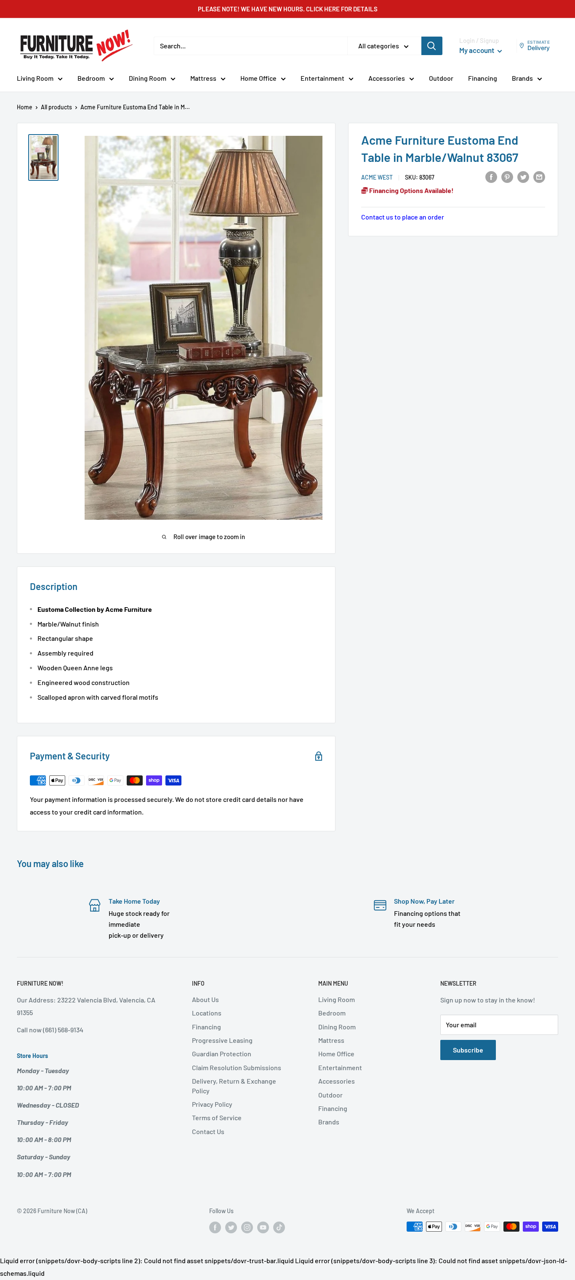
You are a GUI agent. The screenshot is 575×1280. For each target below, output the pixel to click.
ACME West (377, 176)
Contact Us (208, 1131)
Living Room (35, 78)
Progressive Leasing (222, 1040)
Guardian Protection (221, 1054)
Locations (206, 1013)
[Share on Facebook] (491, 176)
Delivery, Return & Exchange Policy (234, 1085)
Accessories (386, 78)
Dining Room (147, 78)
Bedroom (91, 78)
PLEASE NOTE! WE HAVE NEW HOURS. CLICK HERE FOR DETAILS (288, 9)
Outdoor (441, 78)
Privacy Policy (212, 1104)
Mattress (203, 78)
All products (56, 107)
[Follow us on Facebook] (215, 1227)
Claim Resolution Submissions (236, 1067)
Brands (522, 78)
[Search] (431, 46)
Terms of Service (217, 1117)
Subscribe (468, 1050)
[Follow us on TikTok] (279, 1227)
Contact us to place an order (402, 217)
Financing (482, 78)
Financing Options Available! (411, 190)
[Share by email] (539, 176)
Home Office (258, 78)
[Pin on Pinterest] (507, 176)
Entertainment (322, 78)
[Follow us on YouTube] (263, 1227)
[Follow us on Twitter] (231, 1227)
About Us (205, 999)
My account (477, 50)
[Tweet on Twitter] (523, 176)
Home (24, 107)
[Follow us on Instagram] (247, 1227)
